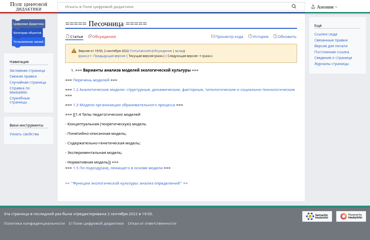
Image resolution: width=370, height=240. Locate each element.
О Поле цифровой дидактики (96, 223)
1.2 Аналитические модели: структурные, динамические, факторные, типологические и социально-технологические (184, 89)
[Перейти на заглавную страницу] (29, 32)
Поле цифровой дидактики (28, 6)
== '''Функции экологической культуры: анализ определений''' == (126, 183)
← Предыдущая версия (107, 55)
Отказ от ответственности (152, 223)
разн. (84, 55)
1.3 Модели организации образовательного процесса (124, 104)
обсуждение (162, 50)
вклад (179, 50)
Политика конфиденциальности (34, 223)
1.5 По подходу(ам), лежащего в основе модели (118, 167)
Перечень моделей (91, 79)
